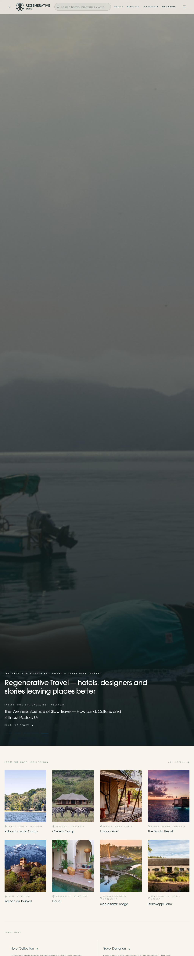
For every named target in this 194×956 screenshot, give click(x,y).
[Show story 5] (44, 733)
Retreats (133, 7)
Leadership (150, 7)
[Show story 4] (35, 733)
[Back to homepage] (9, 6)
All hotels (176, 762)
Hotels (118, 7)
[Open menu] (184, 7)
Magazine (169, 7)
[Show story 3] (26, 733)
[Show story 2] (17, 733)
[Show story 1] (8, 733)
